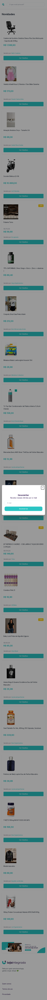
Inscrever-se (23, 509)
